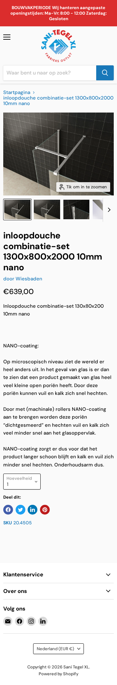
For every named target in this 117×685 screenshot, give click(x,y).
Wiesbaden (29, 278)
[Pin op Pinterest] (45, 510)
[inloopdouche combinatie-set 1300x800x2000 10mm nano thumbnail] (17, 209)
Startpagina (16, 92)
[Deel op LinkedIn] (32, 510)
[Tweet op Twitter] (20, 510)
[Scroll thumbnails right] (108, 210)
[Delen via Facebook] (8, 510)
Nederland (55, 648)
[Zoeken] (105, 72)
